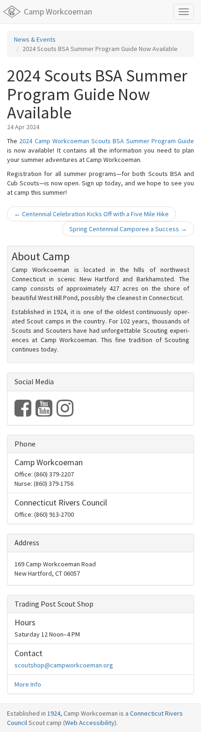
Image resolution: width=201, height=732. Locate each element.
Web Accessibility (90, 722)
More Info (27, 684)
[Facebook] (23, 413)
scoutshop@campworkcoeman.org (63, 665)
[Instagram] (65, 413)
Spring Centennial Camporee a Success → (128, 229)
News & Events (35, 39)
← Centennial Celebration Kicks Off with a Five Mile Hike (91, 214)
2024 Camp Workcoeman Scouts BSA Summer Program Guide (106, 141)
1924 (53, 713)
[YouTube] (45, 413)
